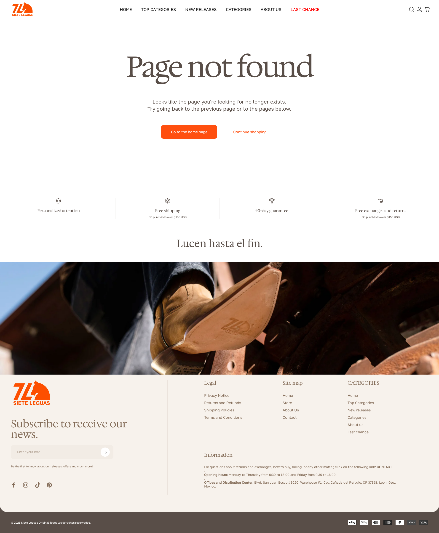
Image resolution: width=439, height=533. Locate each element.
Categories (357, 417)
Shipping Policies (219, 410)
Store (287, 402)
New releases (359, 410)
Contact (290, 417)
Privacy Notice (216, 395)
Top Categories (361, 402)
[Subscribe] (105, 452)
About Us (291, 410)
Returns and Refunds (222, 402)
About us (355, 424)
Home (288, 395)
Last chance (358, 432)
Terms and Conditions (223, 417)
